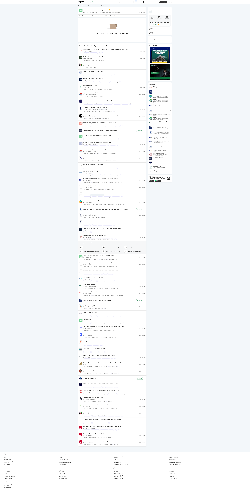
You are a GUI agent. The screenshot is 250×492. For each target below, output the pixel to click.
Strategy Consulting (118, 456)
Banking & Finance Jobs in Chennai (113, 251)
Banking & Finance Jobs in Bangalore (113, 247)
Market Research (62, 464)
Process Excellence (118, 461)
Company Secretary (118, 473)
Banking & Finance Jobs (7, 454)
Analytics (116, 459)
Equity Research (7, 464)
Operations (61, 471)
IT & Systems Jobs (6, 468)
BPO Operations (172, 470)
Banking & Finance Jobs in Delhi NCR (135, 247)
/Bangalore (118, 12)
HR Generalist (172, 456)
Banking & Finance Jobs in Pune (134, 251)
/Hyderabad (113, 12)
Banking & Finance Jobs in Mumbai (91, 247)
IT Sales (5, 475)
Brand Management (63, 459)
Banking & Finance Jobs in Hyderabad (91, 251)
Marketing (61, 457)
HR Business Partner (173, 457)
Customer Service (173, 478)
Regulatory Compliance (119, 470)
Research (116, 457)
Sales (60, 456)
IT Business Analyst (8, 478)
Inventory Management (64, 475)
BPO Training (171, 476)
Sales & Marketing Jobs (62, 454)
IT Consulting (7, 471)
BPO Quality (171, 471)
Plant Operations (62, 476)
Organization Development (175, 461)
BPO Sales (171, 475)
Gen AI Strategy (7, 487)
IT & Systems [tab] (120, 2)
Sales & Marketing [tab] (101, 2)
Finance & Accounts (8, 456)
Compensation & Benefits (175, 464)
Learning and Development (175, 462)
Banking (5, 457)
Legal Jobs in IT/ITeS (118, 478)
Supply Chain (62, 470)
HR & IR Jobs (170, 454)
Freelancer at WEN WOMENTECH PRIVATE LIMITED (161, 12)
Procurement (62, 473)
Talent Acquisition (173, 459)
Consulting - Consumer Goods (121, 464)
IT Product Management (9, 476)
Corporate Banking (8, 459)
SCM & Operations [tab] (128, 2)
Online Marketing (62, 461)
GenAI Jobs (5, 482)
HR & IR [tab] (114, 2)
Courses (146, 2)
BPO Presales (172, 473)
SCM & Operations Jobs (62, 468)
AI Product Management (9, 484)
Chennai (108, 12)
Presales (5, 473)
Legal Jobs (114, 468)
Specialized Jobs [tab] (139, 2)
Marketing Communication (65, 462)
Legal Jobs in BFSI (117, 476)
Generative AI (7, 485)
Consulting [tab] (108, 2)
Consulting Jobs (116, 454)
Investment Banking (8, 461)
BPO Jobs (169, 468)
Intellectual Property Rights (120, 475)
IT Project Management (9, 470)
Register (163, 2)
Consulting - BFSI (117, 462)
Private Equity (7, 462)
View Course (139, 130)
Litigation (116, 471)
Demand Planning (63, 478)
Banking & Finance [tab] (91, 2)
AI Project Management (9, 489)
